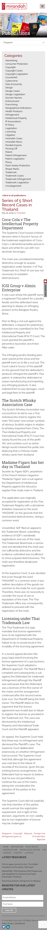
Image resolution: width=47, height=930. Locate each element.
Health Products (13, 111)
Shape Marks (12, 169)
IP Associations (13, 121)
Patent (8, 152)
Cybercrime (11, 80)
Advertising (11, 60)
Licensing (10, 131)
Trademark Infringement (18, 179)
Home (5, 847)
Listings (29, 853)
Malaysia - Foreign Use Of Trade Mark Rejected (34, 836)
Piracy (8, 162)
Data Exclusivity (13, 84)
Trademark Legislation (17, 182)
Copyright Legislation (16, 74)
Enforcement (12, 101)
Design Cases (12, 91)
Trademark (11, 172)
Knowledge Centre (30, 850)
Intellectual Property (16, 118)
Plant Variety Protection (17, 165)
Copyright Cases (14, 70)
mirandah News (13, 141)
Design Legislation (15, 94)
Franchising (11, 104)
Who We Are (17, 847)
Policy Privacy (8, 923)
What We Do (32, 847)
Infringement (12, 114)
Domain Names (13, 97)
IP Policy (9, 124)
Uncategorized (13, 185)
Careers (7, 853)
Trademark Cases (14, 175)
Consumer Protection (16, 63)
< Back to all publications (14, 195)
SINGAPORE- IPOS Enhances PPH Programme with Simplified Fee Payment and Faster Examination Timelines (22, 874)
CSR (44, 850)
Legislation (11, 128)
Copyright (10, 67)
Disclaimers (20, 923)
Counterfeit (11, 77)
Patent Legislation (15, 158)
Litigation (10, 135)
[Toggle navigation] (42, 6)
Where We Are (10, 850)
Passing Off (11, 148)
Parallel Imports (13, 145)
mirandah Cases (13, 138)
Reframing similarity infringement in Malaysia (21, 881)
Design (9, 87)
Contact (18, 853)
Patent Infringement (16, 155)
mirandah (21, 213)
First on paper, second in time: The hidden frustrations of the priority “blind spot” (20, 865)
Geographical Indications (18, 108)
